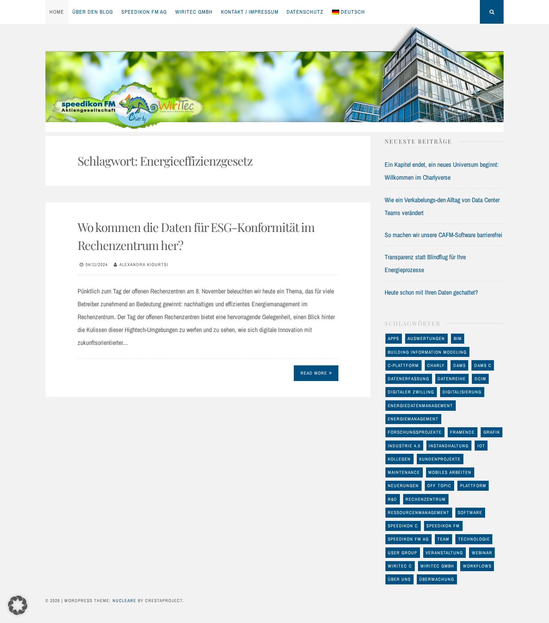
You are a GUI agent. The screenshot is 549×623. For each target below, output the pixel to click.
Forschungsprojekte (415, 432)
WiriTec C (400, 566)
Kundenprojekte (440, 459)
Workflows (477, 566)
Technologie (474, 539)
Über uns (399, 579)
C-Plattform (403, 365)
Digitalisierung (461, 392)
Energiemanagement (413, 419)
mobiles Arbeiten (449, 472)
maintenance (404, 472)
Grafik (491, 432)
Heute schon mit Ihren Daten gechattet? (431, 292)
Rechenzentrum (426, 499)
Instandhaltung (449, 446)
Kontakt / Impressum (250, 11)
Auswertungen (426, 338)
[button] (17, 605)
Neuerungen (403, 485)
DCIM (480, 378)
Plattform (473, 485)
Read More (314, 373)
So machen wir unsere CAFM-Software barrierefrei (443, 234)
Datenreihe (452, 378)
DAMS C (483, 365)
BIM (458, 338)
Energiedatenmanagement (420, 405)
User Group (402, 552)
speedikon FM (443, 526)
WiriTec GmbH (194, 11)
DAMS (459, 365)
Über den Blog (92, 11)
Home (56, 11)
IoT (481, 446)
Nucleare (124, 600)
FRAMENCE (462, 432)
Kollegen (399, 459)
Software (470, 512)
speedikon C (403, 526)
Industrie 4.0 (404, 446)
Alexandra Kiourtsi (143, 264)
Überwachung (436, 579)
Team (443, 539)
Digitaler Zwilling (411, 392)
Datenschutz (305, 11)
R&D (392, 499)
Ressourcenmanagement (418, 512)
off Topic (439, 485)
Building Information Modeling (427, 352)
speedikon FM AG (144, 11)
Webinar (482, 552)
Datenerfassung (408, 378)
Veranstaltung (444, 552)
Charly (436, 365)
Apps (393, 338)
